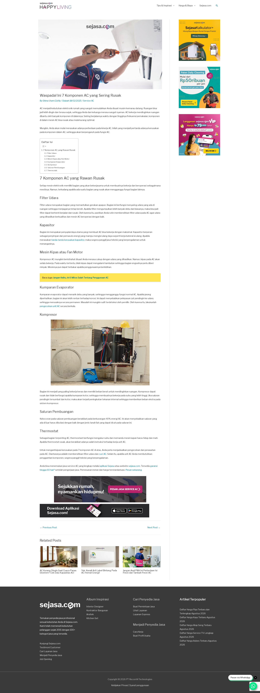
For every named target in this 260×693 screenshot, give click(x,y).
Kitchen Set (92, 618)
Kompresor (52, 165)
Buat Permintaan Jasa (144, 606)
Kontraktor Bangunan (97, 610)
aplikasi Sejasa (107, 466)
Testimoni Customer (50, 647)
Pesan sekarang (133, 470)
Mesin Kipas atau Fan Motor (58, 159)
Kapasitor (51, 156)
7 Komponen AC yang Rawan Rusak (59, 150)
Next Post (153, 527)
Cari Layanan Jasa (48, 651)
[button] (216, 5)
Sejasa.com (205, 5)
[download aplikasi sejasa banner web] (94, 510)
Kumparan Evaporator (56, 162)
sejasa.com (134, 466)
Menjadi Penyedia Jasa (51, 655)
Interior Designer (95, 606)
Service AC (88, 100)
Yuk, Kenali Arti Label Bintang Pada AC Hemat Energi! (99, 571)
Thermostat (52, 170)
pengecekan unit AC (50, 306)
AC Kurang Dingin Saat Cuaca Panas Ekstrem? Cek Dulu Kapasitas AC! (58, 571)
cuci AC (102, 454)
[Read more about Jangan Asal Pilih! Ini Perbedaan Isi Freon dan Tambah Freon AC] (142, 556)
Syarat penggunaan (139, 685)
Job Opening (46, 659)
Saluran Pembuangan (56, 168)
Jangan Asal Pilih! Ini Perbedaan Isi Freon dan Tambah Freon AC (140, 571)
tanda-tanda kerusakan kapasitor (67, 240)
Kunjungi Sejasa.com (50, 643)
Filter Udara (51, 153)
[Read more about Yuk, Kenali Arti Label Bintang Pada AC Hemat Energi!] (100, 556)
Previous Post (48, 527)
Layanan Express (141, 614)
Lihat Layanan (140, 610)
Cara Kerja (138, 631)
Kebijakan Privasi (119, 685)
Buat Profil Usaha (141, 635)
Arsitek (90, 614)
